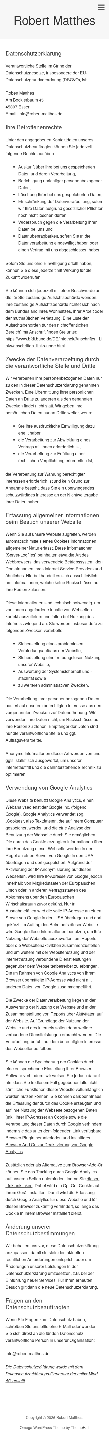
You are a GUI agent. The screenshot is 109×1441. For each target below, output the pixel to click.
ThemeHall (80, 1427)
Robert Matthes (54, 19)
